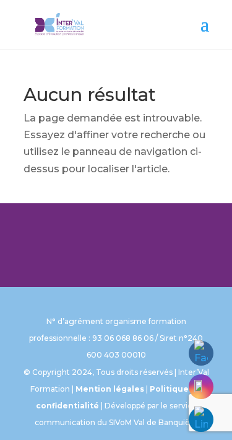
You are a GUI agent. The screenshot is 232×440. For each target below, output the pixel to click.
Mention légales (109, 389)
